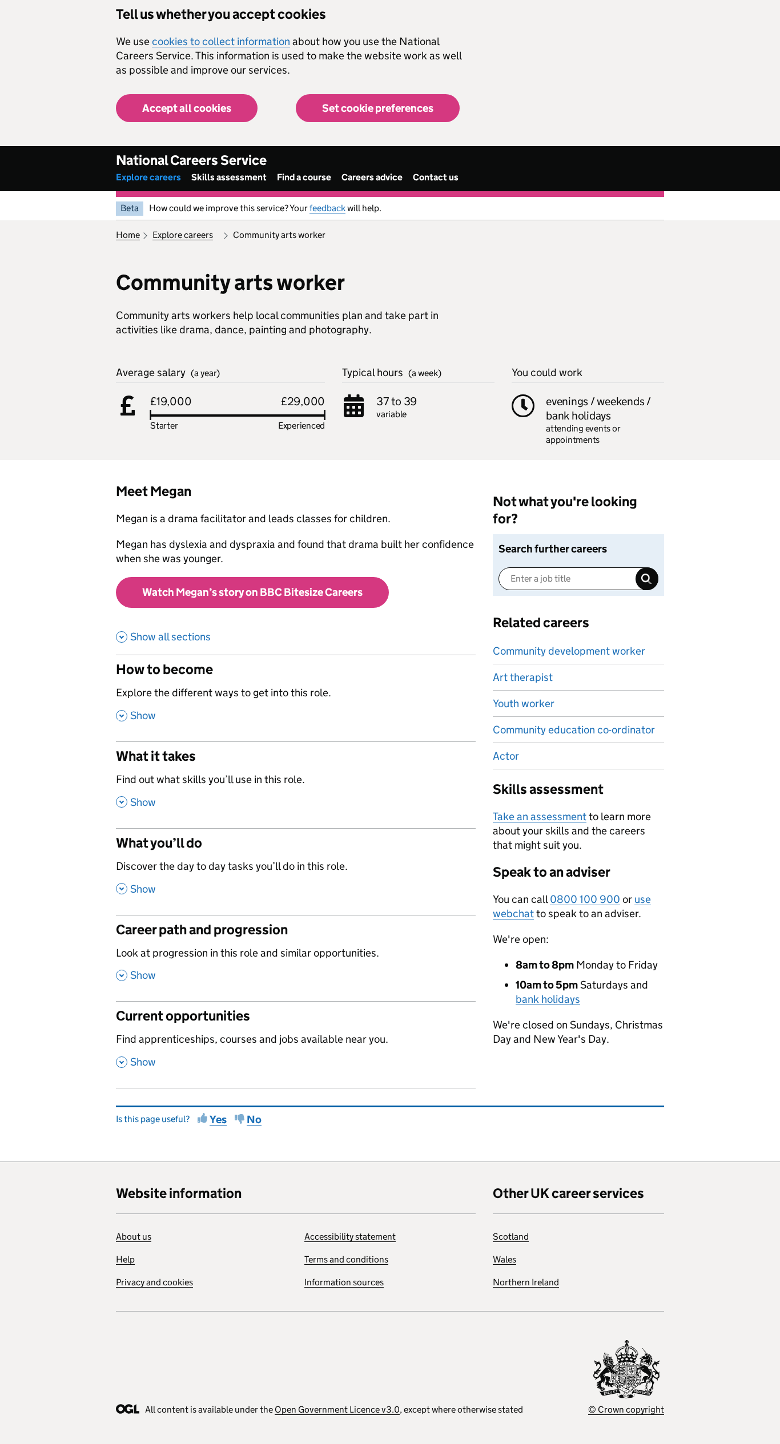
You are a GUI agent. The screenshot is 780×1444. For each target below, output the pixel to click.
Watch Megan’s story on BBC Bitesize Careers (252, 592)
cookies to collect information (221, 41)
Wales (504, 1259)
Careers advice (372, 177)
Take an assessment (539, 816)
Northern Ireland (526, 1282)
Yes (218, 1119)
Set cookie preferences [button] (377, 108)
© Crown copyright (626, 1409)
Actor (506, 756)
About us (133, 1236)
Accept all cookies (186, 108)
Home (128, 234)
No (254, 1119)
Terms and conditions (346, 1259)
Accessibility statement (350, 1236)
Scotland (511, 1236)
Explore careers (148, 177)
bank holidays (548, 999)
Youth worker (523, 703)
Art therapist (523, 677)
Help (125, 1259)
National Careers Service (191, 160)
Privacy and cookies (154, 1282)
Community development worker (569, 651)
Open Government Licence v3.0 (337, 1409)
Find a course (304, 177)
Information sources (344, 1282)
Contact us (436, 177)
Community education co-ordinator (574, 729)
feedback (327, 208)
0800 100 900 (585, 899)
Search (647, 578)
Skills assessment (229, 177)
